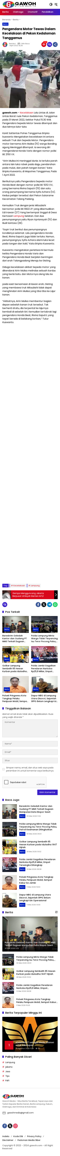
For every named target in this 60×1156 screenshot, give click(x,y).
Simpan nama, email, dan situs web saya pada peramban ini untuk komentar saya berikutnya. (30, 769)
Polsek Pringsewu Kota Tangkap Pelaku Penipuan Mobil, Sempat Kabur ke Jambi (15, 698)
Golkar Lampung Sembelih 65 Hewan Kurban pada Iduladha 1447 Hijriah (14, 668)
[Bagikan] (55, 44)
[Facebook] (38, 604)
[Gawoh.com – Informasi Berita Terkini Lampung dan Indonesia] (19, 4)
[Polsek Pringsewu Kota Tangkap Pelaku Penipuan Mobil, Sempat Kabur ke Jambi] (15, 684)
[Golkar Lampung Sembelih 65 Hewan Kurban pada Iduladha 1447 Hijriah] (15, 654)
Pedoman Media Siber (28, 1140)
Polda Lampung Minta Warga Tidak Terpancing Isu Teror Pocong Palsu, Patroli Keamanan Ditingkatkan (44, 638)
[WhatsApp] (55, 604)
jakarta (8, 1066)
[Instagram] (15, 1126)
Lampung (18, 216)
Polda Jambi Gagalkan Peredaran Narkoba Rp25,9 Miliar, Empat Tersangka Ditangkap (43, 668)
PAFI (7, 1080)
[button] (51, 4)
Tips (7, 1076)
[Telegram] (49, 604)
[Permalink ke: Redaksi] (5, 44)
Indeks (5, 1136)
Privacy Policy (34, 1136)
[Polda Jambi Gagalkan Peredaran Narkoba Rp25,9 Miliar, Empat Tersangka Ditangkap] (44, 654)
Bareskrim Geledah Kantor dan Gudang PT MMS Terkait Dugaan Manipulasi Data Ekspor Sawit (14, 638)
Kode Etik (18, 1136)
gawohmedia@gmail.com (20, 1112)
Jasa (7, 1071)
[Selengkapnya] (56, 912)
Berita (5, 24)
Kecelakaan (26, 112)
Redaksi (12, 43)
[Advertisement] (30, 454)
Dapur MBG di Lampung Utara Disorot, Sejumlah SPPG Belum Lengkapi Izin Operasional (44, 698)
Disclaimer (7, 1140)
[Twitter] (43, 604)
